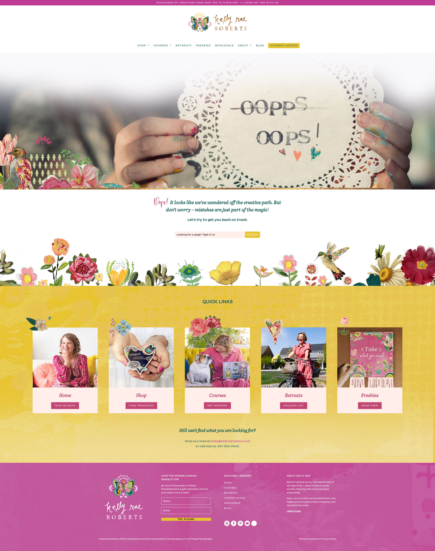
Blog (260, 45)
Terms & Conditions (309, 539)
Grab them (369, 405)
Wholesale (224, 45)
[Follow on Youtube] (247, 523)
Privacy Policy (328, 539)
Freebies (203, 45)
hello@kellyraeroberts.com (230, 441)
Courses (161, 45)
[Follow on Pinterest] (240, 523)
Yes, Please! (186, 519)
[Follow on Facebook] (233, 523)
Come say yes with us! (261, 2)
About (243, 45)
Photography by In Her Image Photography (189, 539)
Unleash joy (293, 405)
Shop (141, 45)
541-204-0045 (228, 446)
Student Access (284, 45)
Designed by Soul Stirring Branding (146, 539)
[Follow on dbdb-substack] (254, 523)
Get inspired (217, 405)
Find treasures (141, 405)
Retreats (184, 45)
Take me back (65, 405)
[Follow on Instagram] (227, 523)
